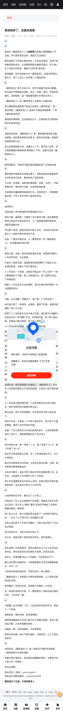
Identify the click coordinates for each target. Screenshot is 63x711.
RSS (24, 692)
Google (36, 692)
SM (56, 692)
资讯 (9, 17)
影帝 (43, 77)
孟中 (15, 221)
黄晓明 (29, 64)
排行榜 (14, 692)
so (46, 692)
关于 (8, 692)
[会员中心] (58, 4)
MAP (20, 692)
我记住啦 (31, 375)
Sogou (51, 692)
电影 (24, 183)
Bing (42, 692)
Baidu (30, 692)
